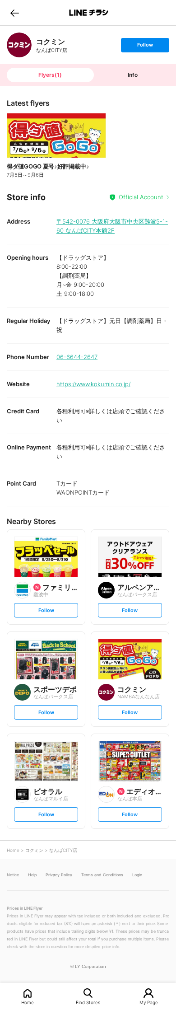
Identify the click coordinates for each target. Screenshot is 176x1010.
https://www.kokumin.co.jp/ (93, 384)
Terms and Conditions (102, 875)
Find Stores (88, 1002)
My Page (148, 1002)
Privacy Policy (59, 875)
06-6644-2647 (76, 356)
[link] (19, 45)
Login (137, 875)
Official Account (141, 197)
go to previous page (14, 12)
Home (27, 1002)
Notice (13, 875)
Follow (145, 46)
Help (32, 875)
